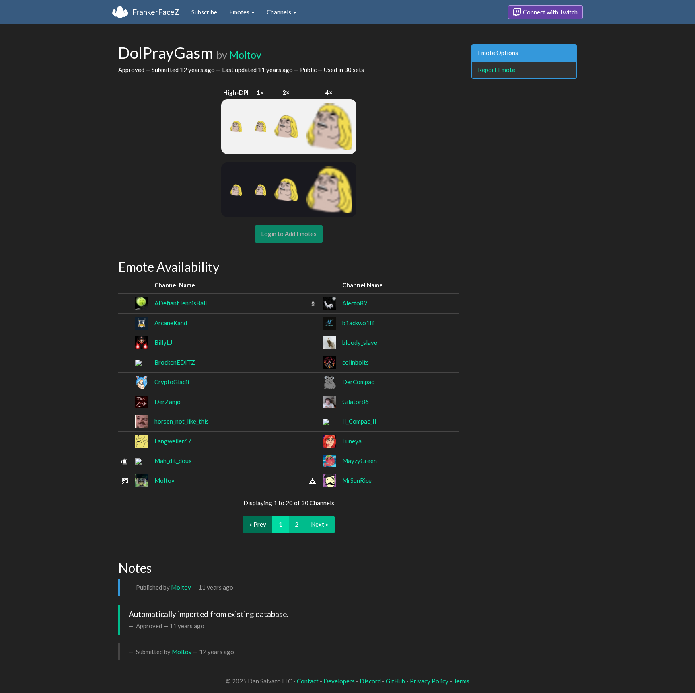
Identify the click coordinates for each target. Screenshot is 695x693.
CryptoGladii (171, 381)
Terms (461, 681)
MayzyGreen (359, 460)
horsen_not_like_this (181, 421)
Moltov (245, 55)
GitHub (395, 681)
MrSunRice (357, 480)
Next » (319, 524)
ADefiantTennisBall (180, 303)
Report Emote (496, 69)
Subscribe (204, 12)
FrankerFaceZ (155, 11)
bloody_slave (359, 342)
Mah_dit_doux (173, 460)
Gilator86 (355, 401)
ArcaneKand (170, 322)
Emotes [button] (240, 12)
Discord (370, 681)
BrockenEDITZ (174, 362)
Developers (339, 681)
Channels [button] (279, 12)
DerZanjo (167, 401)
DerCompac (358, 381)
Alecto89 (354, 303)
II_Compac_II (359, 421)
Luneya (352, 441)
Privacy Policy (429, 681)
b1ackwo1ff (358, 322)
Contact (308, 681)
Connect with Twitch (550, 12)
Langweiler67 (172, 441)
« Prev (257, 524)
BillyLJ (163, 342)
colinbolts (355, 362)
